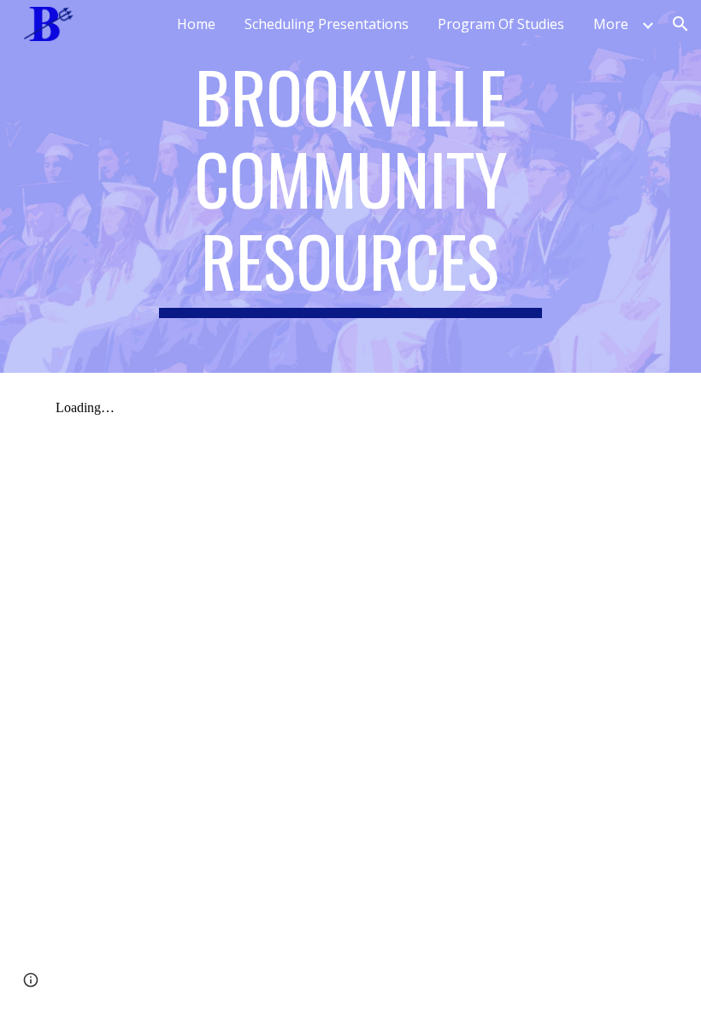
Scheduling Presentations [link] (326, 24)
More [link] (610, 24)
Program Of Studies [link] (501, 24)
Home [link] (196, 24)
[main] (351, 186)
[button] (680, 23)
